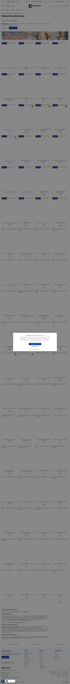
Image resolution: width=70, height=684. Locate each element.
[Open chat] (2, 681)
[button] (35, 349)
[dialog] (35, 342)
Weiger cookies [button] (35, 346)
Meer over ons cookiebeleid (35, 341)
